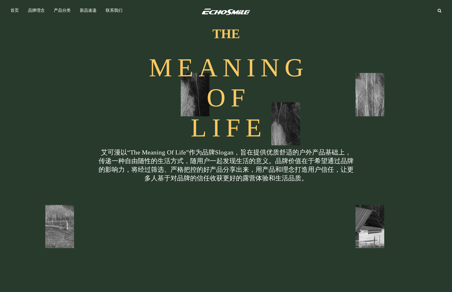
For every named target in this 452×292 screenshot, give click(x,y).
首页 (14, 10)
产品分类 (62, 10)
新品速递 (88, 10)
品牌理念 (36, 10)
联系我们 (114, 10)
